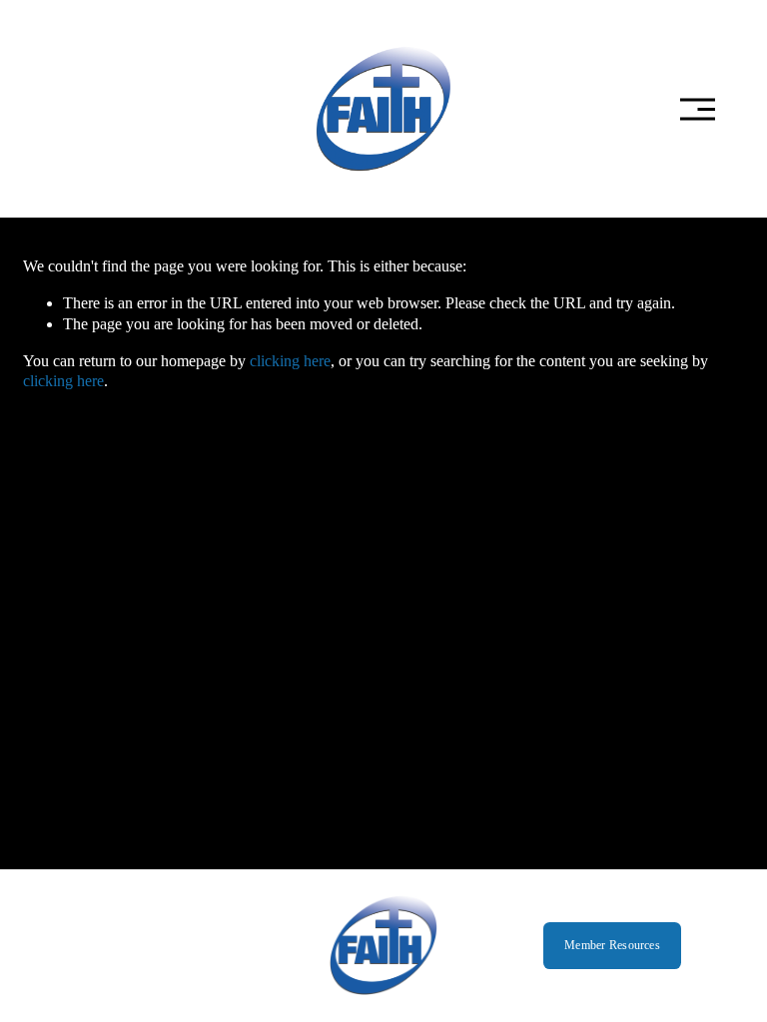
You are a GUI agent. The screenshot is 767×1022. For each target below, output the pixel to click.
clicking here (290, 360)
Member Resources (612, 945)
